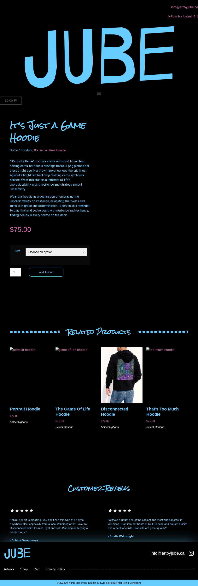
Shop (24, 569)
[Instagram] (191, 553)
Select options (19, 422)
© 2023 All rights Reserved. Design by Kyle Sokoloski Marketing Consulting (99, 582)
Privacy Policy (55, 569)
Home (14, 150)
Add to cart (46, 272)
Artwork (9, 569)
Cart (36, 569)
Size (17, 251)
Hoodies (26, 150)
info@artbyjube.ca (167, 553)
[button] (99, 93)
